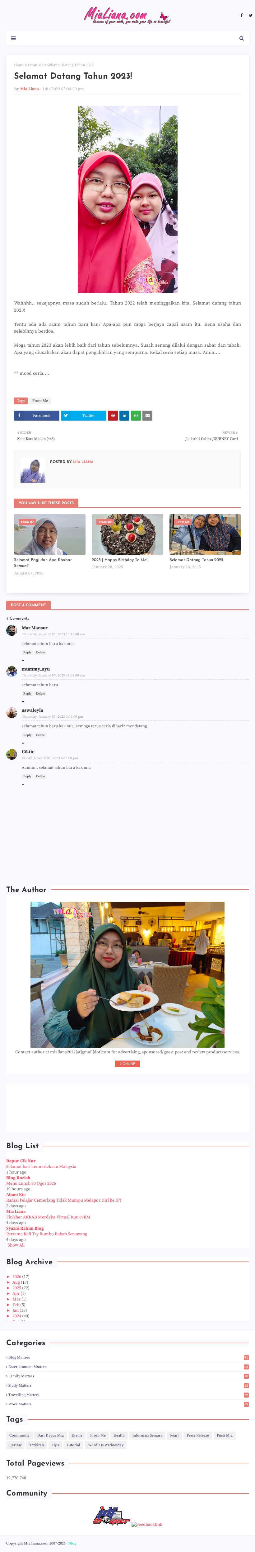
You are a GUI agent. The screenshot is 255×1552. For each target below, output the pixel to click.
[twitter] (250, 15)
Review (15, 1445)
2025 (17, 1288)
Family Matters (128, 1376)
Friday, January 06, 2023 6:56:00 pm (50, 758)
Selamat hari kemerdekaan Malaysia (41, 1166)
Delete (40, 652)
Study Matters (128, 1385)
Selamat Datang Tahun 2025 (196, 560)
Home (19, 65)
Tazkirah (36, 1445)
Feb (16, 1305)
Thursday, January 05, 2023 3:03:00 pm (52, 717)
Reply (27, 652)
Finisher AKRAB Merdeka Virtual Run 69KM (48, 1217)
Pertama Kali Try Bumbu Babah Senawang (46, 1234)
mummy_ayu (36, 669)
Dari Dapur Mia (50, 1435)
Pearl (174, 1435)
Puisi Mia (225, 1435)
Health (119, 1435)
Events (77, 1435)
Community (19, 1435)
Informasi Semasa (147, 1435)
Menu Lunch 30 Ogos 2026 (31, 1183)
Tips (55, 1445)
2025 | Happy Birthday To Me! (119, 560)
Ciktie (28, 752)
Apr (16, 1293)
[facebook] (241, 15)
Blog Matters (128, 1357)
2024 (17, 1316)
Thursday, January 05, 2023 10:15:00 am (53, 634)
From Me (36, 65)
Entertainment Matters (128, 1366)
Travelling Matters (128, 1395)
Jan (16, 1310)
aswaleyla (32, 710)
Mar (16, 1299)
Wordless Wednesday (105, 1445)
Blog (72, 1543)
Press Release (198, 1435)
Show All (16, 1245)
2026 (17, 1277)
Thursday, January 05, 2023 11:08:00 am (53, 675)
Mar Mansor (35, 628)
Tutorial (73, 1445)
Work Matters (128, 1404)
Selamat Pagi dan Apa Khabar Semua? (43, 563)
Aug (16, 1282)
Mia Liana (29, 88)
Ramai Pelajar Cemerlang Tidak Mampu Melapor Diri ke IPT (64, 1200)
